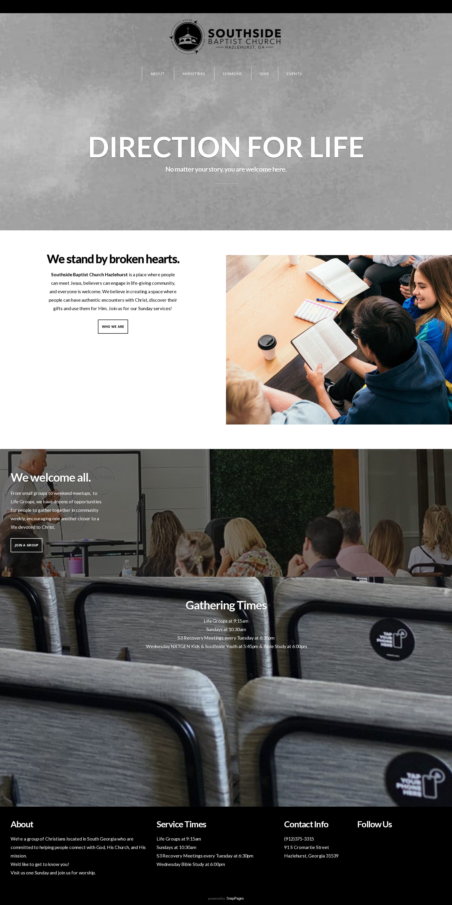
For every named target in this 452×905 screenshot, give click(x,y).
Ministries (193, 73)
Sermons (232, 73)
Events (294, 73)
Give (264, 73)
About (157, 73)
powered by (226, 898)
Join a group (26, 545)
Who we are (113, 326)
